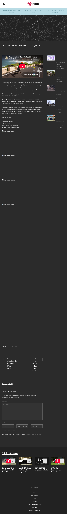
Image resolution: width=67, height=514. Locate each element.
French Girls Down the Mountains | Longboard (24, 470)
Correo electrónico (21, 423)
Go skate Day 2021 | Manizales (60, 92)
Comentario (5, 401)
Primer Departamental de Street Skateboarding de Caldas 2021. (60, 62)
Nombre (4, 423)
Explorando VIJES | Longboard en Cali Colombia (8, 470)
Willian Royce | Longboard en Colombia (56, 470)
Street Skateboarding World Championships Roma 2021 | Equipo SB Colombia (60, 121)
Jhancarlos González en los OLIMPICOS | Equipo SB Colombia (60, 107)
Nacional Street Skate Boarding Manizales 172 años (60, 77)
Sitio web (33, 423)
